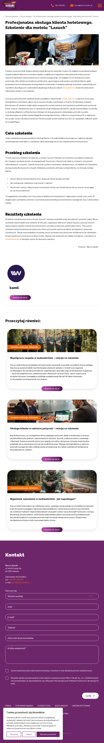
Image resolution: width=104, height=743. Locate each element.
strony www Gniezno (64, 733)
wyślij (88, 695)
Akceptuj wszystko (48, 734)
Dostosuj (14, 734)
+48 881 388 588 (16, 579)
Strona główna (12, 16)
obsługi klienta (69, 88)
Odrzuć (29, 734)
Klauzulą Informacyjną (55, 681)
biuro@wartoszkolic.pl (20, 582)
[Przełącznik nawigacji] (100, 5)
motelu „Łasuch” (68, 98)
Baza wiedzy (26, 16)
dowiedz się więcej (20, 297)
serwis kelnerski (12, 239)
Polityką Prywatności (77, 681)
